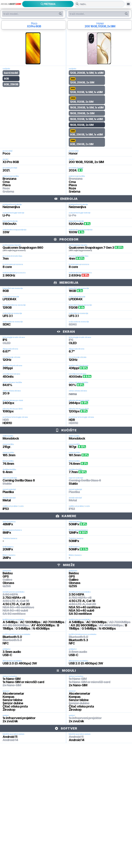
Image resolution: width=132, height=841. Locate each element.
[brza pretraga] (77, 4)
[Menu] (128, 4)
